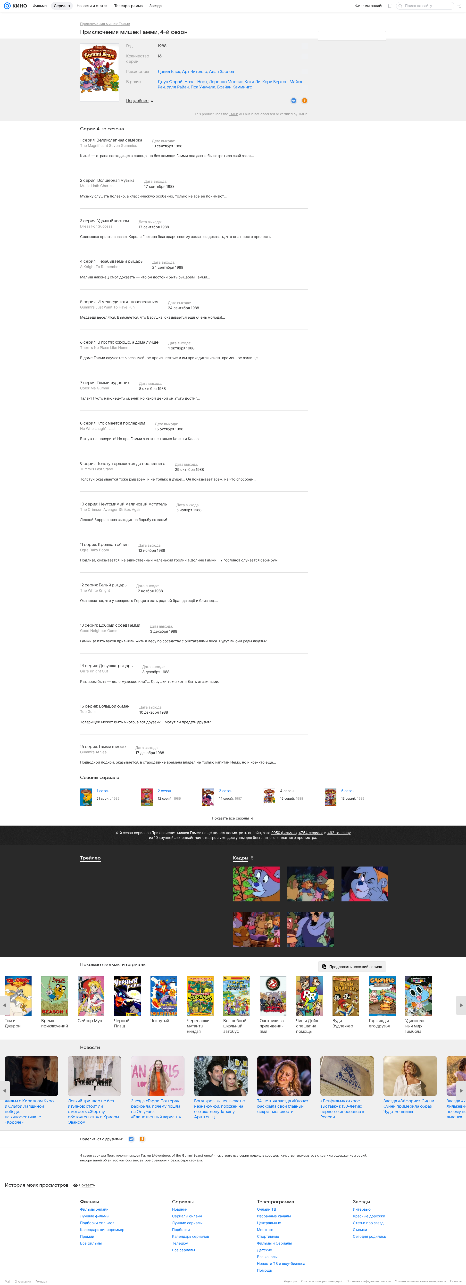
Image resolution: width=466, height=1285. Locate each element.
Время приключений (54, 1023)
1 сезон (103, 790)
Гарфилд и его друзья (379, 1023)
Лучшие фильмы (94, 1216)
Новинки (179, 1209)
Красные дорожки (369, 1216)
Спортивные (268, 1236)
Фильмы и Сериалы (274, 1243)
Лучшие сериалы (187, 1223)
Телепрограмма (275, 1202)
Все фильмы (91, 1243)
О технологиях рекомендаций (321, 1281)
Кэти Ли (252, 82)
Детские (264, 1250)
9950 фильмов (284, 832)
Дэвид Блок (169, 72)
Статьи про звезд (368, 1223)
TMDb (233, 114)
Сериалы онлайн (187, 1216)
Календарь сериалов (190, 1236)
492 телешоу (339, 832)
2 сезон (164, 790)
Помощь (264, 1270)
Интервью (362, 1209)
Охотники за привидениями (272, 1026)
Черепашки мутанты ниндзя (198, 1026)
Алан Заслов (221, 72)
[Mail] (7, 6)
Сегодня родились (369, 1236)
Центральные (269, 1223)
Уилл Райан (178, 87)
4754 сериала (311, 832)
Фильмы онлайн (94, 1209)
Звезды (361, 1202)
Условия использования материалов (420, 1281)
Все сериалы (183, 1250)
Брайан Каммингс (234, 87)
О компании (23, 1281)
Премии (87, 1236)
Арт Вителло (194, 72)
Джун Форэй (170, 82)
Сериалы (183, 1202)
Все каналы (267, 1256)
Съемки (360, 1229)
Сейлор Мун (90, 1021)
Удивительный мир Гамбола (416, 1026)
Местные (265, 1229)
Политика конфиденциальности (369, 1281)
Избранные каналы (274, 1216)
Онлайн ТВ (266, 1209)
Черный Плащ (121, 1023)
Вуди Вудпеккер (343, 1023)
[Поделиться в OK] (304, 100)
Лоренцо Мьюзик (226, 82)
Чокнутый (159, 1021)
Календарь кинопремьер (102, 1229)
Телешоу (180, 1243)
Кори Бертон (275, 82)
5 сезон (348, 790)
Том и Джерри (13, 1023)
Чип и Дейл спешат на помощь (307, 1026)
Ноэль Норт (195, 82)
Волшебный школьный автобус (234, 1026)
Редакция (290, 1281)
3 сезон (226, 790)
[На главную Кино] (19, 6)
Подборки (181, 1229)
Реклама (41, 1281)
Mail (7, 1281)
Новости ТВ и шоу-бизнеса (281, 1263)
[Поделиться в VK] (293, 100)
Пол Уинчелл (203, 87)
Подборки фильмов (97, 1223)
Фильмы (89, 1202)
